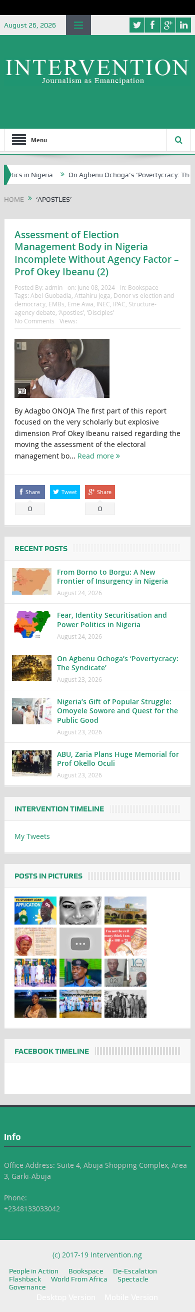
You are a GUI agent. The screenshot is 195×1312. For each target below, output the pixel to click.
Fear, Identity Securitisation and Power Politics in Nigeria (112, 619)
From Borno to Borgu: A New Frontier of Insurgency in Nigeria (112, 576)
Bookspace (143, 287)
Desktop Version (66, 1297)
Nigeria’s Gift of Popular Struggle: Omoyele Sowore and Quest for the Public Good (117, 710)
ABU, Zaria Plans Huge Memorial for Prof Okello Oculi (118, 758)
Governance (27, 1287)
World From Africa (79, 1279)
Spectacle (133, 1279)
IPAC (119, 304)
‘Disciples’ (100, 312)
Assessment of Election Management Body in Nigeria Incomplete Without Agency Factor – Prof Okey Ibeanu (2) (96, 253)
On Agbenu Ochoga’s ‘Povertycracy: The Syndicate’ (117, 663)
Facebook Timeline (51, 1051)
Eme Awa (81, 304)
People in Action (33, 1271)
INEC (103, 304)
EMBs (56, 304)
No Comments (34, 321)
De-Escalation (135, 1271)
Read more (97, 456)
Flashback (25, 1279)
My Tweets (32, 836)
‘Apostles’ (71, 312)
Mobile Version (131, 1297)
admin (53, 287)
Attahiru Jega (92, 295)
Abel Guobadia (51, 295)
